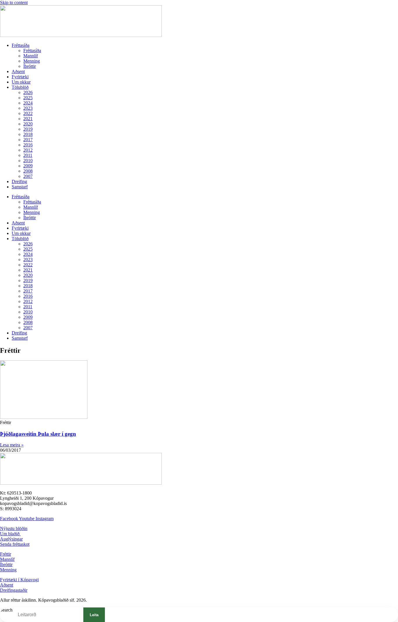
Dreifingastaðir (13, 590)
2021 (28, 118)
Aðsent (18, 71)
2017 (28, 139)
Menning (31, 61)
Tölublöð (20, 87)
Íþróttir (29, 66)
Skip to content (14, 2)
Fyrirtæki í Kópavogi (19, 579)
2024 (28, 102)
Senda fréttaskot (14, 544)
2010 (28, 160)
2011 (27, 155)
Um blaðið (10, 533)
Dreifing (19, 181)
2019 (28, 129)
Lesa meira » (12, 444)
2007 (28, 176)
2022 (28, 113)
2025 (28, 97)
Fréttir (5, 554)
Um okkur (21, 81)
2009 (28, 165)
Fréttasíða (20, 45)
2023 (28, 108)
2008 (28, 171)
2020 (28, 123)
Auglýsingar (11, 538)
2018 (28, 134)
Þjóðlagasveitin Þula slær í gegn (38, 434)
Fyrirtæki (20, 76)
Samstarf (20, 186)
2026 (28, 92)
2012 (28, 150)
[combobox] (48, 614)
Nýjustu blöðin (13, 528)
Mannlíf (30, 55)
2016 (28, 144)
